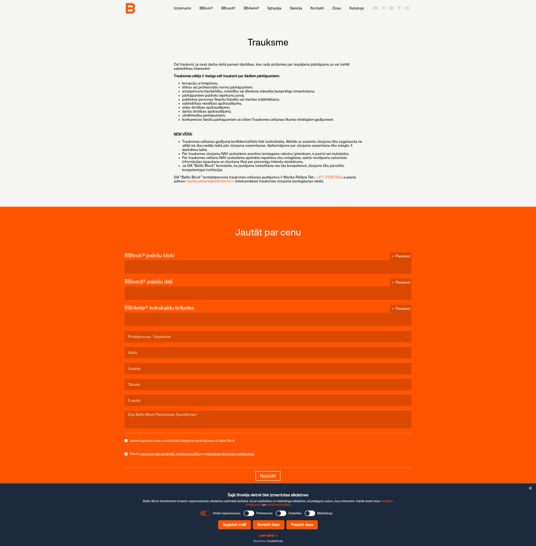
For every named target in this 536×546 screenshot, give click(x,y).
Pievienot (402, 256)
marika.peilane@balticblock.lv (210, 181)
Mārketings (325, 513)
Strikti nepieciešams (227, 513)
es (407, 8)
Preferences (264, 513)
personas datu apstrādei (157, 454)
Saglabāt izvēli (234, 525)
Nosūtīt (268, 476)
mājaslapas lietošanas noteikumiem (229, 454)
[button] (530, 488)
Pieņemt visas (302, 525)
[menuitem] (182, 8)
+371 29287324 (329, 177)
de (391, 8)
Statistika (295, 513)
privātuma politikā (278, 504)
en (375, 8)
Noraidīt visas (269, 525)
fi (383, 8)
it (399, 8)
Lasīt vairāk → (268, 535)
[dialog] (268, 515)
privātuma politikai (188, 454)
